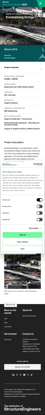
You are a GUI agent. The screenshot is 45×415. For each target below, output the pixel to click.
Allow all (22, 235)
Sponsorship (7, 339)
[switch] (40, 206)
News (5, 318)
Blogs (5, 322)
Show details (34, 228)
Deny (22, 249)
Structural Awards (15, 4)
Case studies (7, 326)
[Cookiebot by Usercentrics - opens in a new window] (33, 164)
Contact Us (28, 334)
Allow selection (22, 242)
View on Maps (35, 349)
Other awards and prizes (29, 316)
